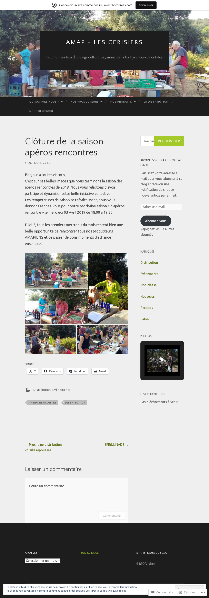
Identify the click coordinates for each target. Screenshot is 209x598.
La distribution (156, 101)
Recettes (146, 308)
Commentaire (112, 515)
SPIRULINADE (116, 444)
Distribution (42, 389)
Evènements (61, 389)
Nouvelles (147, 296)
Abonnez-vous (156, 221)
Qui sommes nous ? (44, 101)
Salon (144, 319)
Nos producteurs (85, 101)
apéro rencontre (43, 402)
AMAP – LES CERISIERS (104, 42)
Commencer (146, 5)
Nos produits (121, 101)
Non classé (148, 285)
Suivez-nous (90, 552)
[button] (56, 271)
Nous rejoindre (41, 111)
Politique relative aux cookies (109, 590)
